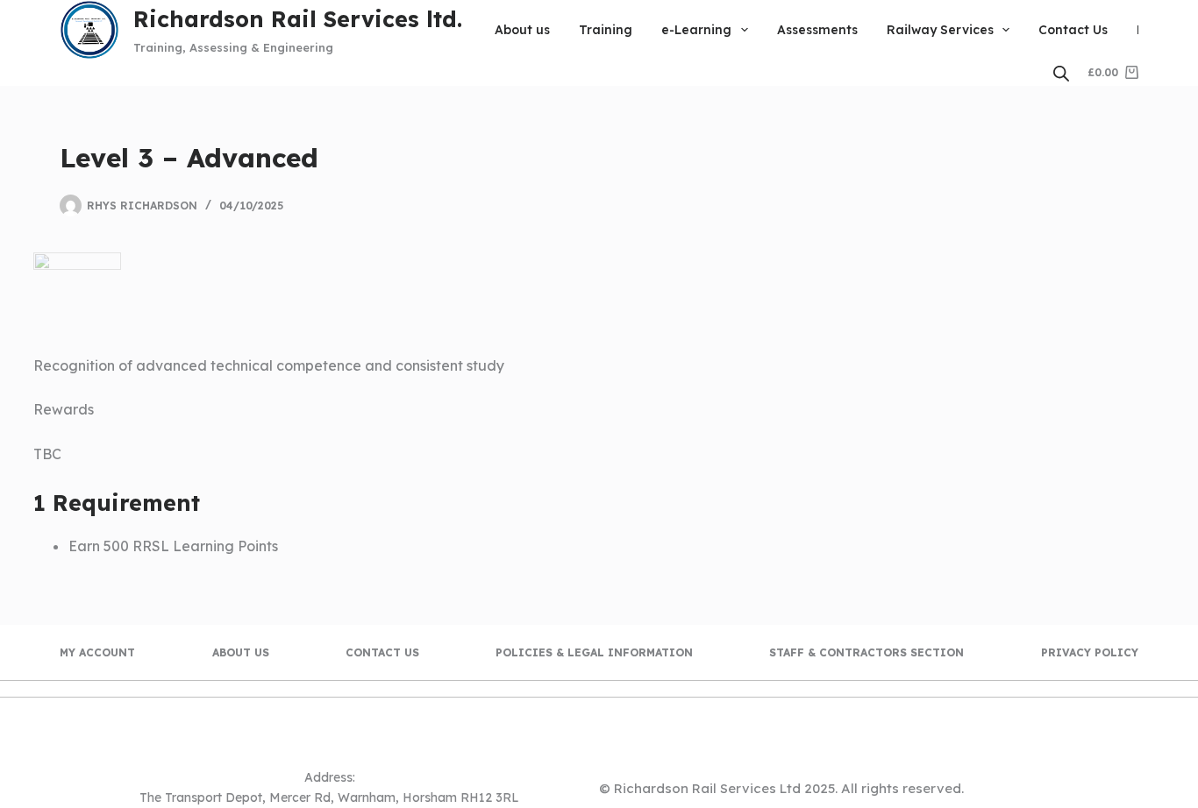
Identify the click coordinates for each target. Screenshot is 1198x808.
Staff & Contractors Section (866, 652)
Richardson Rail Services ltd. (297, 18)
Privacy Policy (1089, 652)
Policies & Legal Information (594, 652)
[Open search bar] (1061, 73)
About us (522, 30)
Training (605, 30)
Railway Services (940, 30)
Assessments (817, 30)
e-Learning (696, 30)
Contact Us (1073, 30)
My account (97, 652)
